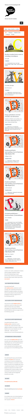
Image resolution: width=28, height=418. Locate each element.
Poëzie (12, 34)
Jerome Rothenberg (16, 224)
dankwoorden (9, 288)
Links (22, 410)
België (9, 259)
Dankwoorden (17, 32)
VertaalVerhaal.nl (12, 413)
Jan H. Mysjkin (19, 222)
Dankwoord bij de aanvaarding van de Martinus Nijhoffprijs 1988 (14, 250)
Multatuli (15, 192)
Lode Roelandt (11, 193)
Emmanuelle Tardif (9, 64)
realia (15, 64)
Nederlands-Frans (11, 63)
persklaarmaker (16, 258)
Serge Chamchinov (17, 227)
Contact (18, 410)
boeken (11, 359)
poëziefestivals (15, 225)
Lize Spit (17, 63)
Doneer (13, 399)
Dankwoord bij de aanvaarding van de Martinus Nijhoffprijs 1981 (14, 152)
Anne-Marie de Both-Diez (12, 129)
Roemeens (10, 227)
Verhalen (13, 410)
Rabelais (12, 128)
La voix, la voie (9, 85)
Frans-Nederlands (9, 93)
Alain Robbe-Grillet (9, 223)
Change (18, 223)
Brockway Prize (11, 228)
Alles (6, 32)
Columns (10, 32)
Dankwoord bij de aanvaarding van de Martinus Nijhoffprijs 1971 (14, 183)
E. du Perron (15, 162)
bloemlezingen (8, 225)
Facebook (19, 389)
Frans (6, 228)
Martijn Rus (15, 126)
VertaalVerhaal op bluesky (10, 381)
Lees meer (7, 279)
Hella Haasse (10, 126)
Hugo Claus (14, 259)
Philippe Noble (16, 160)
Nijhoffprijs (9, 92)
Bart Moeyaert (10, 94)
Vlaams (6, 259)
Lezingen (8, 34)
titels (6, 129)
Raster (15, 223)
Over (9, 410)
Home (5, 410)
